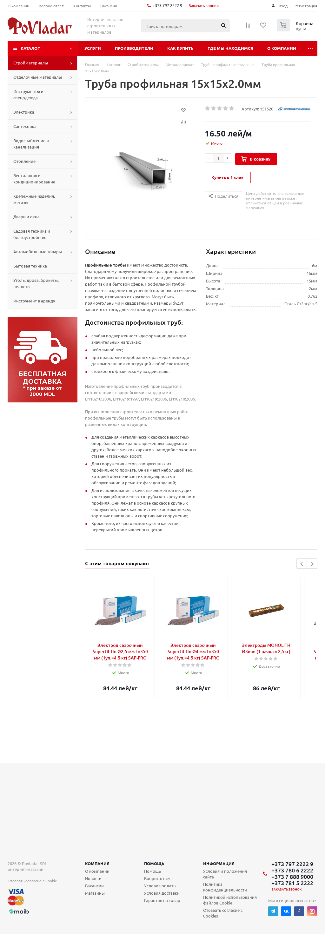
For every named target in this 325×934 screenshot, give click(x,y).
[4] (226, 108)
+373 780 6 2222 (292, 870)
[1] (208, 108)
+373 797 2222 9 (167, 5)
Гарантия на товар (162, 900)
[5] (232, 108)
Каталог (30, 48)
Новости (93, 878)
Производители (134, 48)
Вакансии (94, 885)
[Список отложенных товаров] (263, 27)
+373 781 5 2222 (292, 883)
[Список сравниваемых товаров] (247, 27)
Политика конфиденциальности (225, 886)
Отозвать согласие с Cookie (32, 880)
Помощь (154, 863)
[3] (220, 108)
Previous (302, 564)
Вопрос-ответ (157, 878)
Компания (97, 863)
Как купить (180, 48)
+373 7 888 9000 (292, 876)
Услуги (92, 48)
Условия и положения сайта (225, 873)
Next (312, 564)
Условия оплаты (160, 885)
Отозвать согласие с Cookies (222, 912)
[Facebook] (299, 911)
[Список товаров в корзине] (296, 29)
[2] (214, 108)
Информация (219, 863)
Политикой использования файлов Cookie (230, 899)
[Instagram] (312, 911)
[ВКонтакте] (286, 911)
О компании (281, 48)
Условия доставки (162, 893)
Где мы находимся (230, 48)
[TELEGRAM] (273, 911)
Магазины (95, 893)
